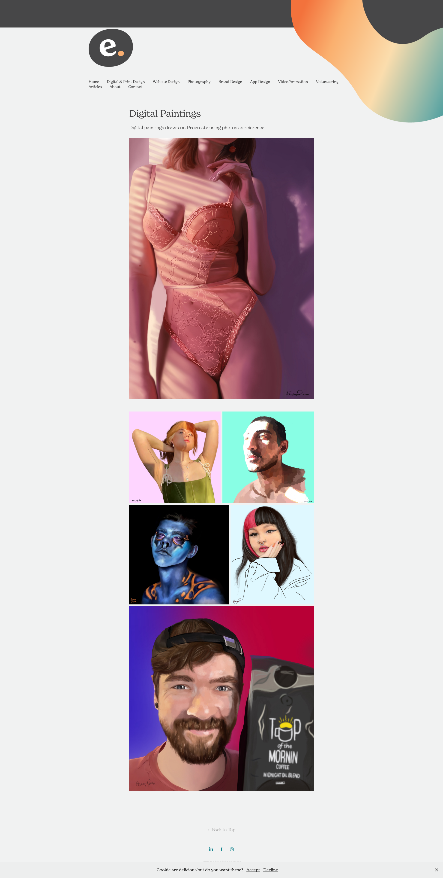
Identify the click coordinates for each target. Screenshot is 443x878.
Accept (253, 869)
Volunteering (327, 81)
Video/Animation (293, 81)
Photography (199, 81)
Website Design (166, 81)
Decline (270, 869)
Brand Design (230, 81)
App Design (260, 81)
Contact (135, 86)
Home (94, 81)
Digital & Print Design (126, 81)
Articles (95, 86)
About (115, 86)
